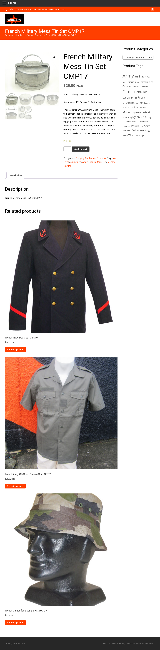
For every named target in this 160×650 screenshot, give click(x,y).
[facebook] (152, 10)
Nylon (136, 117)
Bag (136, 76)
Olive (128, 121)
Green (126, 102)
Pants (134, 122)
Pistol (145, 121)
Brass (124, 82)
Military (111, 161)
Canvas (126, 86)
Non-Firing (127, 117)
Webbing (145, 130)
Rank (142, 126)
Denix (138, 92)
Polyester (126, 126)
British (131, 81)
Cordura (144, 86)
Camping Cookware (85, 158)
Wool (131, 135)
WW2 (138, 136)
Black (142, 76)
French (92, 161)
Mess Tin (101, 161)
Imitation (137, 102)
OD (123, 121)
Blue (148, 77)
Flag (135, 98)
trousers (127, 130)
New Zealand (143, 112)
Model (126, 112)
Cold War (136, 86)
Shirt (147, 126)
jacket (134, 107)
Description (15, 175)
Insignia (147, 103)
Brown (137, 82)
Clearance (102, 158)
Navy (133, 112)
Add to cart (80, 148)
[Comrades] (12, 18)
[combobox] (137, 57)
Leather (142, 107)
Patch (140, 121)
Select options (15, 349)
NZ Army (146, 117)
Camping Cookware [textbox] (137, 57)
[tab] (15, 175)
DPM (130, 97)
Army (85, 161)
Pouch (135, 126)
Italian (126, 107)
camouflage (147, 81)
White (125, 135)
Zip (142, 135)
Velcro (136, 130)
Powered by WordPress (114, 643)
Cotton (128, 91)
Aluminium (75, 161)
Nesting (67, 165)
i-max (134, 643)
